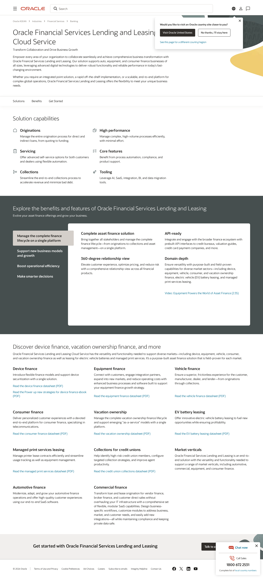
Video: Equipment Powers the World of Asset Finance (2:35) (202, 293)
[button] (15, 8)
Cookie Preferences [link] (71, 568)
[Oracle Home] (33, 8)
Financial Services (55, 21)
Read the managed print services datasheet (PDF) (43, 471)
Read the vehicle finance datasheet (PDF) (200, 396)
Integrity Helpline (139, 568)
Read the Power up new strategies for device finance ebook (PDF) (49, 394)
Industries (37, 21)
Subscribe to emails (118, 568)
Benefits (37, 101)
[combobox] (131, 8)
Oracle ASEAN (19, 21)
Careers (101, 568)
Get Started (56, 101)
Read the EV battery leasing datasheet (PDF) (202, 433)
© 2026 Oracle (20, 568)
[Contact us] (248, 8)
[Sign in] (241, 8)
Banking (74, 21)
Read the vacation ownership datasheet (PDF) (122, 433)
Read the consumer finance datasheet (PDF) (40, 433)
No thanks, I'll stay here (214, 32)
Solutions (19, 101)
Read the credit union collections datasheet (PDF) (124, 471)
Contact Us (156, 568)
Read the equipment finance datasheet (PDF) (121, 396)
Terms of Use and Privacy (46, 568)
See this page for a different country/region (183, 42)
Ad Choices (88, 568)
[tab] (40, 253)
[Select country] (234, 8)
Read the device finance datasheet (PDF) (38, 386)
